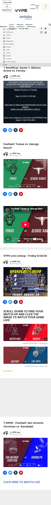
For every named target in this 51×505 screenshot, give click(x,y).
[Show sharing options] (46, 339)
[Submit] (50, 24)
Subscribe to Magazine (7, 6)
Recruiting (9, 44)
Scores (8, 59)
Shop (8, 53)
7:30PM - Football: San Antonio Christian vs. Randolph (23, 424)
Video (8, 38)
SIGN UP (45, 6)
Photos (8, 47)
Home (5, 65)
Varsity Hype (23, 29)
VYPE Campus (11, 62)
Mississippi (31, 27)
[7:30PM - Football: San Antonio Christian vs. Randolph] (25, 452)
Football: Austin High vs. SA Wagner (35, 343)
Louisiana (20, 27)
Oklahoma (13, 29)
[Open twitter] (46, 28)
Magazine (9, 41)
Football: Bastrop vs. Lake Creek (36, 366)
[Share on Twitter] (10, 130)
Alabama (20, 24)
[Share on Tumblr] (16, 130)
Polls (8, 50)
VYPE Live (9, 32)
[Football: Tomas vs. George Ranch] (25, 173)
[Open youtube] (46, 32)
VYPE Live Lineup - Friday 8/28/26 (25, 255)
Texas (11, 24)
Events (8, 56)
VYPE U (8, 35)
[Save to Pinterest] (21, 130)
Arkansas (28, 24)
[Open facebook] (41, 28)
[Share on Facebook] (5, 130)
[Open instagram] (41, 32)
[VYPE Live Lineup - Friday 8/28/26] (25, 281)
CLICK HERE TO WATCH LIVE (21, 482)
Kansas (11, 27)
